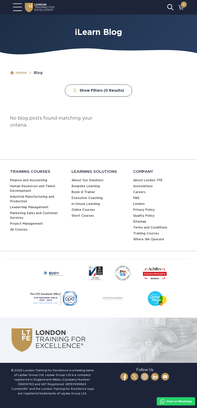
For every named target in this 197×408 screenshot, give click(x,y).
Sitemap (139, 221)
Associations (143, 186)
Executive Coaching (87, 198)
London (139, 204)
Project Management (26, 223)
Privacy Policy (144, 210)
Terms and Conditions (150, 227)
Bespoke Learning (86, 186)
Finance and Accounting (28, 180)
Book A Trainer (83, 192)
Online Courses (83, 210)
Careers (139, 192)
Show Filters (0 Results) (102, 90)
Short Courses (83, 215)
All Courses (18, 229)
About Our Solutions (87, 180)
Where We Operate (148, 239)
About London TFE (148, 180)
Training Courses (146, 233)
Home (21, 73)
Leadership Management (29, 207)
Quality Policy (143, 215)
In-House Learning (86, 204)
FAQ (136, 198)
